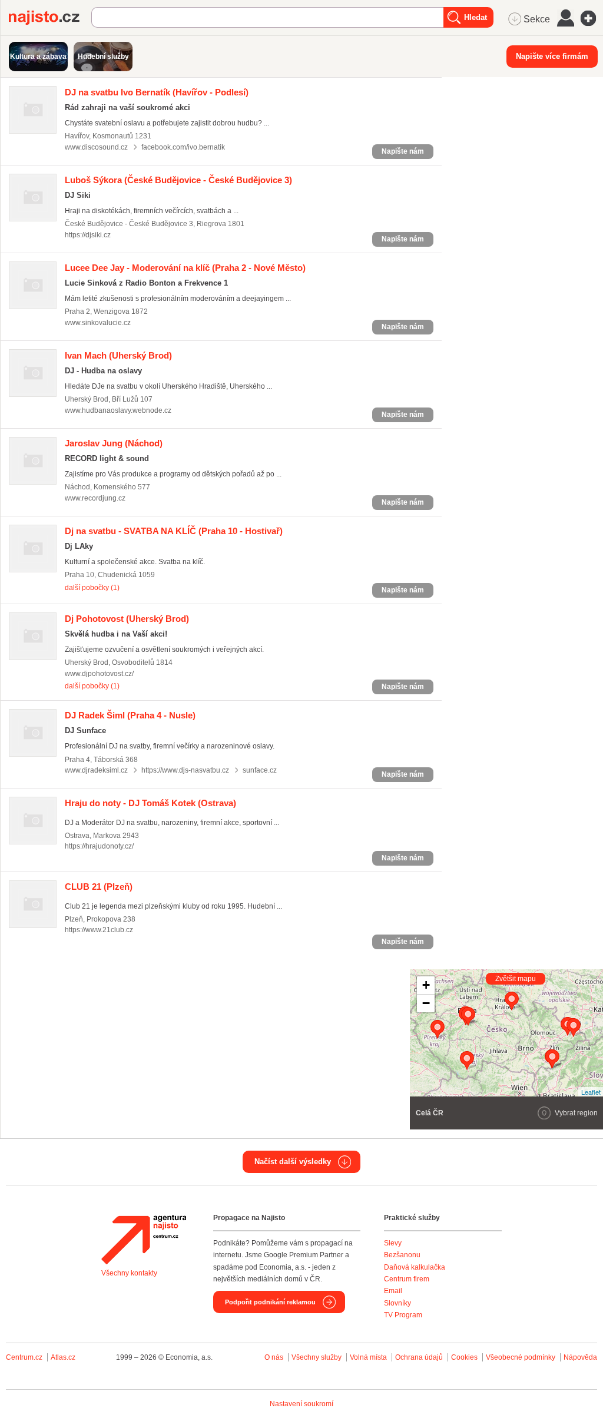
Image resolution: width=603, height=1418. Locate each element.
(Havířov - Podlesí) (157, 92)
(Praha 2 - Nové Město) (185, 268)
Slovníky (397, 1303)
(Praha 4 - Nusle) (130, 715)
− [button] (426, 1003)
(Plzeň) (98, 887)
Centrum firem (406, 1279)
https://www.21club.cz (99, 930)
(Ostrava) (150, 803)
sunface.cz (260, 770)
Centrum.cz (24, 1357)
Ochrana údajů (419, 1357)
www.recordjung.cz (95, 498)
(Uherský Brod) (118, 355)
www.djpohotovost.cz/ (99, 674)
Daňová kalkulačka (414, 1267)
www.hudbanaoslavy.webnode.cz (118, 410)
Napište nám (403, 151)
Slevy (393, 1243)
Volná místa (368, 1357)
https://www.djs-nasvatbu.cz (185, 770)
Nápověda (580, 1357)
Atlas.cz (63, 1357)
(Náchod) (114, 443)
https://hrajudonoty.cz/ (99, 846)
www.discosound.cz (96, 147)
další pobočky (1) (92, 588)
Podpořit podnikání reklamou (270, 1302)
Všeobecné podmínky (520, 1357)
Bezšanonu (402, 1255)
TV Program (403, 1315)
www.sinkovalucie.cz (98, 323)
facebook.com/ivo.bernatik (183, 147)
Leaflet (591, 1091)
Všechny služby (317, 1357)
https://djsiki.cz (88, 235)
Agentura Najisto (143, 1239)
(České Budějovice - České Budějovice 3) (178, 180)
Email (393, 1291)
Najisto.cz (50, 17)
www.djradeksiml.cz (96, 770)
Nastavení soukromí (301, 1404)
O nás (273, 1357)
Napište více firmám (552, 56)
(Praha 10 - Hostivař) (174, 531)
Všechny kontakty (129, 1273)
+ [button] (426, 985)
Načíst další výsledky (292, 1161)
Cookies (464, 1357)
